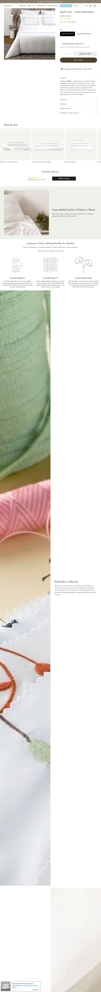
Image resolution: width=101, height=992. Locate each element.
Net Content (63, 104)
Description (63, 78)
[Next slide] (95, 146)
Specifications (63, 99)
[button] (64, 22)
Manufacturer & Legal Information (69, 113)
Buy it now (78, 60)
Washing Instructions (65, 108)
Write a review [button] (64, 178)
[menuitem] (76, 6)
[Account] (90, 6)
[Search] (86, 6)
